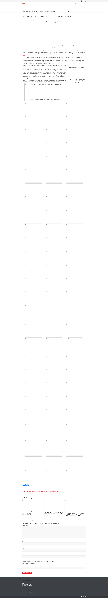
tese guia (75, 52)
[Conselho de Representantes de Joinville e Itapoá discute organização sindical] (53, 500)
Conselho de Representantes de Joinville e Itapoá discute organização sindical (53, 513)
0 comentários (37, 18)
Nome (23, 541)
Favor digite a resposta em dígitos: (29, 563)
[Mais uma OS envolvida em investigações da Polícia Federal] (32, 500)
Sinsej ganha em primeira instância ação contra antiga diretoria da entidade (67, 494)
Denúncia (42, 11)
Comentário (25, 525)
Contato (53, 11)
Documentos (34, 11)
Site (23, 554)
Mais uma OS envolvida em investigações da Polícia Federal (32, 512)
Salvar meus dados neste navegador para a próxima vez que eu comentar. (39, 561)
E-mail (23, 548)
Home (24, 11)
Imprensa (47, 11)
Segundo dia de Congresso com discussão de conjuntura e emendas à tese (40, 491)
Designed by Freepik (32, 592)
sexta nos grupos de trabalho (29, 53)
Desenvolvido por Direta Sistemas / (26, 592)
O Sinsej (28, 11)
